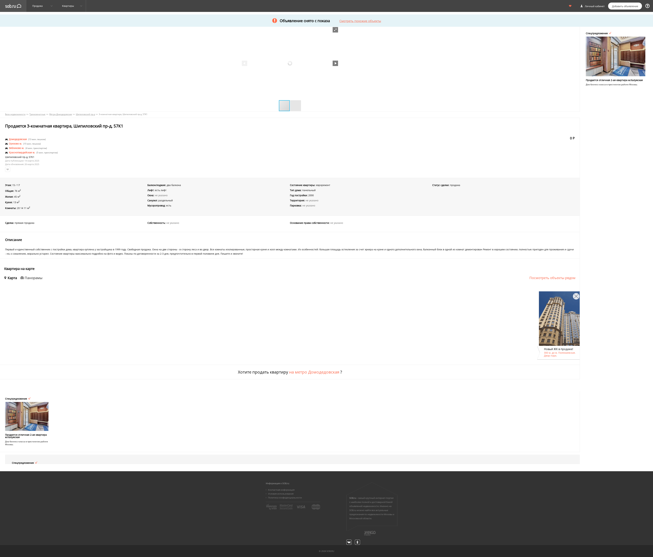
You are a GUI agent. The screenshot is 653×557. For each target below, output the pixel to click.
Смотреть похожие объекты (360, 20)
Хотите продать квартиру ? (290, 372)
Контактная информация (281, 489)
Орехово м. (15, 144)
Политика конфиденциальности (285, 497)
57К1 (31, 157)
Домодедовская (18, 139)
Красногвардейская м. (22, 152)
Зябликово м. (16, 148)
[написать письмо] (363, 535)
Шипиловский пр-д (16, 157)
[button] (335, 30)
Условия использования (281, 493)
